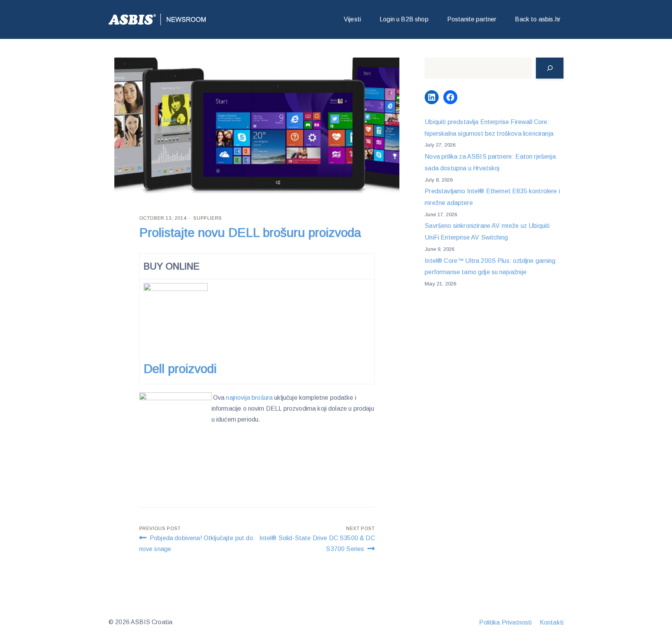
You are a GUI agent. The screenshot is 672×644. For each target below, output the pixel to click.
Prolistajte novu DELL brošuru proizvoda (250, 233)
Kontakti (552, 622)
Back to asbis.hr (537, 19)
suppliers (207, 218)
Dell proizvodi (182, 369)
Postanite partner (472, 19)
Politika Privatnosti (505, 622)
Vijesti (352, 19)
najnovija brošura (249, 397)
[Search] (550, 68)
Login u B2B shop (404, 19)
